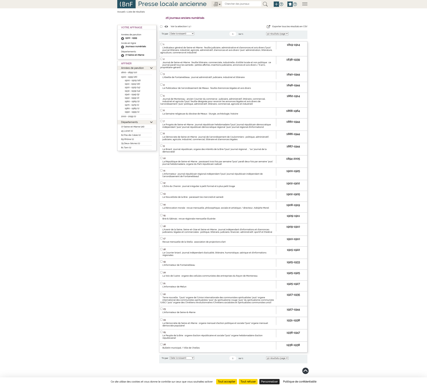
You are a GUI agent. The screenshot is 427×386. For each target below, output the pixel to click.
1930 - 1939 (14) (132, 91)
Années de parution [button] (132, 67)
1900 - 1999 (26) (129, 77)
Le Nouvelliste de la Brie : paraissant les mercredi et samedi (192, 197)
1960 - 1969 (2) (132, 101)
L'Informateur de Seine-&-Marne (178, 312)
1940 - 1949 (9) (132, 94)
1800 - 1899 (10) (129, 72)
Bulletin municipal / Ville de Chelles (181, 348)
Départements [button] (129, 122)
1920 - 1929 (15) (132, 87)
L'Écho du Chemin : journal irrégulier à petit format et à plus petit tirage (198, 186)
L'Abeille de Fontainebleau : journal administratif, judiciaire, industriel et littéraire (203, 77)
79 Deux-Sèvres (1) (130, 143)
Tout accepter (226, 381)
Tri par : (165, 33)
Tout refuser (248, 381)
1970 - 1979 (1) (132, 105)
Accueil (121, 11)
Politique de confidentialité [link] (299, 381)
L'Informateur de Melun (174, 286)
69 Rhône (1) (127, 139)
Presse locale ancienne (172, 3)
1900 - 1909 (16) (133, 80)
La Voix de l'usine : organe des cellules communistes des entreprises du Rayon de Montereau (210, 276)
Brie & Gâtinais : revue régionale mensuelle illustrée (189, 218)
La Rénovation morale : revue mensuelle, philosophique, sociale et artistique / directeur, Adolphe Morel (215, 208)
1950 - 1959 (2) (132, 98)
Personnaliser (269, 381)
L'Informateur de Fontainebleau (178, 265)
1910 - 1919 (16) (132, 84)
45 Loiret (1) (127, 131)
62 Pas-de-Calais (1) (131, 135)
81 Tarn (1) (126, 147)
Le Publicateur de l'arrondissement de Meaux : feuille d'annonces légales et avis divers (206, 88)
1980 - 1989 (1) (132, 108)
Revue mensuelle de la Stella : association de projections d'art (194, 242)
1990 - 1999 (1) (132, 112)
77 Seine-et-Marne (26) (132, 126)
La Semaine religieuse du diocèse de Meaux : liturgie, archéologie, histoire (200, 113)
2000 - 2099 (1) (128, 116)
